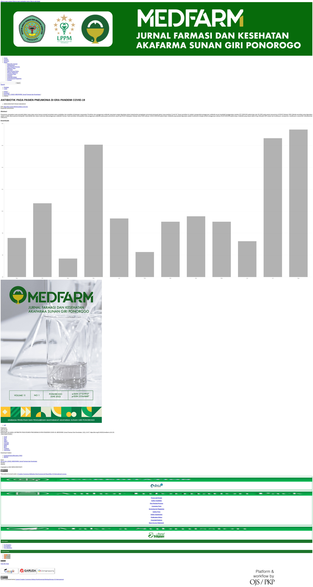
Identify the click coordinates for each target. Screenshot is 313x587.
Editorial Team (11, 68)
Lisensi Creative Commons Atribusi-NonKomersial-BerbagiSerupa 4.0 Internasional (39, 579)
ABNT (5, 441)
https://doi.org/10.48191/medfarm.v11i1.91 (16, 106)
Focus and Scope (156, 498)
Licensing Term (11, 74)
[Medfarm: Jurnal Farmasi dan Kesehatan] (156, 488)
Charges (9, 75)
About (5, 62)
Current (6, 59)
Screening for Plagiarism (14, 78)
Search (18, 83)
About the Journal (12, 64)
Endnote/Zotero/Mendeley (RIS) (13, 455)
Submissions (11, 65)
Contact (9, 80)
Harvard (6, 444)
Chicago (6, 442)
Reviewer (10, 69)
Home (5, 58)
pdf (5, 425)
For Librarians (8, 548)
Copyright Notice (12, 77)
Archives (6, 61)
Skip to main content (6, 1)
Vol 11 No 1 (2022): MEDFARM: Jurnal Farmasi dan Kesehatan (22, 94)
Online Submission (156, 514)
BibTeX (6, 457)
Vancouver (7, 450)
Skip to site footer (35, 1)
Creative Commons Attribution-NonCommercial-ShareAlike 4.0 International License (42, 474)
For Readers (7, 545)
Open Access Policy (13, 71)
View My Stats (5, 563)
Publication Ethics (156, 517)
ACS (5, 438)
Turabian (6, 448)
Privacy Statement (12, 72)
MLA (5, 447)
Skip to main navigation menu (21, 1)
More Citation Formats (6, 434)
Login (5, 89)
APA (5, 439)
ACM (5, 437)
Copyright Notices (156, 520)
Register (6, 87)
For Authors (7, 546)
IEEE (5, 445)
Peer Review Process (13, 67)
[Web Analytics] (3, 561)
